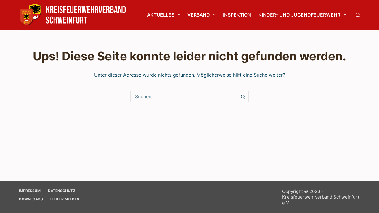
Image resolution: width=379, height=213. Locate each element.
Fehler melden (64, 199)
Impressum (30, 190)
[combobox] (184, 96)
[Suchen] (358, 15)
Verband (198, 15)
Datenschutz (61, 190)
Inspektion (237, 15)
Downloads (31, 199)
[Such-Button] (242, 96)
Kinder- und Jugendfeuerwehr (299, 15)
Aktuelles (160, 15)
